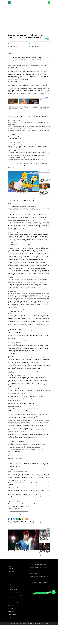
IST (46, 65)
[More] (27, 519)
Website (50, 57)
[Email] (22, 519)
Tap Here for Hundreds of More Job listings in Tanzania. (21, 521)
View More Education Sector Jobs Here (19, 511)
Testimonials (10, 608)
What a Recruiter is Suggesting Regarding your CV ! (22, 506)
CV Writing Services (16, 508)
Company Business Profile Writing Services (17, 595)
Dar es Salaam (33, 43)
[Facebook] (9, 519)
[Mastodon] (16, 519)
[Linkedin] (14, 519)
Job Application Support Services (15, 592)
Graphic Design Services (13, 599)
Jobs (9, 578)
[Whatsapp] (18, 519)
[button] (53, 592)
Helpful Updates (11, 581)
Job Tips (9, 584)
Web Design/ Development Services (16, 602)
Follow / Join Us (11, 611)
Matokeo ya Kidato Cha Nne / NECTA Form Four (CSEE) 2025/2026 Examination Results (39, 568)
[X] (11, 519)
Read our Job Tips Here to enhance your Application (27, 504)
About (9, 566)
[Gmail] (25, 519)
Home (9, 563)
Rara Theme (35, 623)
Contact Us (11, 574)
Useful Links (10, 617)
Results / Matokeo (12, 614)
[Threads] (20, 519)
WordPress (46, 623)
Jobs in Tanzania (11, 605)
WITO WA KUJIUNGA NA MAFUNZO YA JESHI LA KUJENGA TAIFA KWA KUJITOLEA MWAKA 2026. (39, 578)
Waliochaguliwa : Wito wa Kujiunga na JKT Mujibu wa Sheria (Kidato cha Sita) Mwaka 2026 (39, 564)
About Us (11, 568)
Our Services (10, 587)
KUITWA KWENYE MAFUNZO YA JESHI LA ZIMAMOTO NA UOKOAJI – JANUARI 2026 (39, 583)
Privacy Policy (11, 571)
